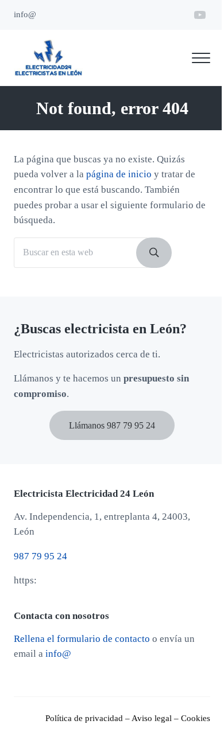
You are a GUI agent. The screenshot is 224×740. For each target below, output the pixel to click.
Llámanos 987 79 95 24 (112, 425)
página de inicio (119, 174)
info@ (58, 653)
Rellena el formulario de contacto (82, 638)
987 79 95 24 (40, 556)
